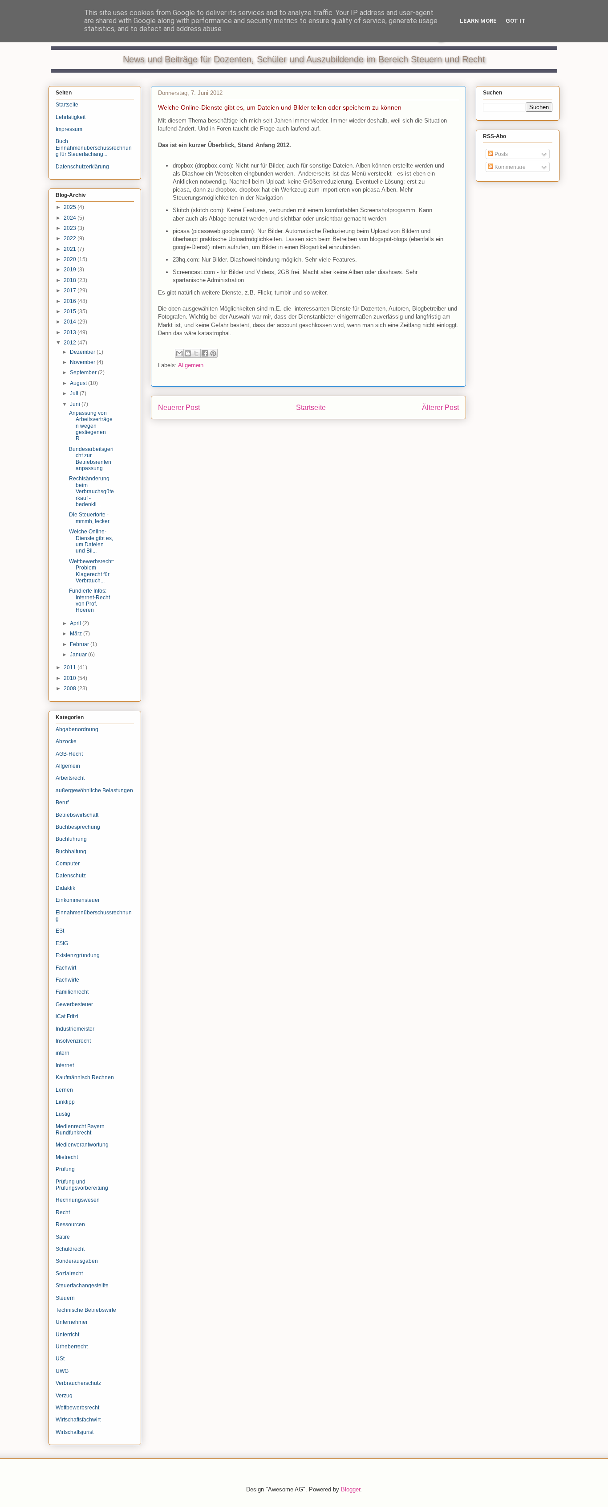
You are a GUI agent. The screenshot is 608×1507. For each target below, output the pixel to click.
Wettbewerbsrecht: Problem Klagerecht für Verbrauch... (91, 571)
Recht (63, 1212)
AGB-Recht (69, 754)
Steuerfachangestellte (82, 1285)
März (76, 634)
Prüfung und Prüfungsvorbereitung (82, 1185)
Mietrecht (67, 1157)
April (76, 623)
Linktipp (65, 1102)
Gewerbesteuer (74, 1004)
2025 (70, 207)
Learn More (478, 20)
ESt (60, 931)
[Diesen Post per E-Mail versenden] (179, 353)
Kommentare (509, 167)
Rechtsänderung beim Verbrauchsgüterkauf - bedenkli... (91, 491)
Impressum (69, 129)
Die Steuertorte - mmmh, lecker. (89, 518)
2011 (70, 667)
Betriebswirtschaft (77, 815)
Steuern (65, 1298)
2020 (70, 259)
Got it (516, 20)
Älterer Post (440, 407)
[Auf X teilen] (196, 353)
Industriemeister (75, 1029)
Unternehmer (72, 1322)
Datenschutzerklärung (82, 167)
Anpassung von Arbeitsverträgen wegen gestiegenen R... (91, 426)
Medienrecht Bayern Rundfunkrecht (80, 1129)
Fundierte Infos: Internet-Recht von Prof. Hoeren (89, 600)
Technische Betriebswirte (86, 1310)
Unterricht (67, 1334)
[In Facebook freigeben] (204, 353)
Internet (65, 1065)
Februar (80, 644)
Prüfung (65, 1169)
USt (60, 1358)
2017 (70, 290)
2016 (70, 301)
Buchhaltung (71, 851)
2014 (70, 322)
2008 (70, 688)
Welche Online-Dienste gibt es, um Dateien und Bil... (91, 541)
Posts (500, 154)
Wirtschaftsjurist (74, 1432)
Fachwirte (67, 980)
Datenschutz (71, 875)
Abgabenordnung (77, 729)
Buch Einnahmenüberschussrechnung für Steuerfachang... (94, 147)
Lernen (64, 1090)
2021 (70, 249)
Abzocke (66, 741)
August (79, 383)
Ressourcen (70, 1224)
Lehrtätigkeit (70, 117)
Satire (63, 1237)
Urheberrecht (72, 1346)
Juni (75, 404)
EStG (62, 943)
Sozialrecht (69, 1273)
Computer (68, 863)
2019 (70, 269)
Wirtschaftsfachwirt (78, 1420)
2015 (70, 311)
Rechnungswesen (78, 1200)
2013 (70, 332)
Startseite (311, 407)
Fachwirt (66, 968)
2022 (70, 238)
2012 (70, 343)
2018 (70, 280)
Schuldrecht (70, 1249)
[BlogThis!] (187, 353)
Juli (75, 393)
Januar (79, 654)
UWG (62, 1371)
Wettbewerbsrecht (77, 1408)
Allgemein (190, 365)
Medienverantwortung (82, 1145)
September (84, 372)
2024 (70, 218)
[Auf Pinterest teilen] (213, 353)
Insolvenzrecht (73, 1041)
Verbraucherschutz (78, 1383)
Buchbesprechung (78, 827)
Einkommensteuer (78, 900)
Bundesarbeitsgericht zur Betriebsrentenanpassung (91, 458)
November (83, 362)
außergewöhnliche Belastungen (94, 790)
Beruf (62, 802)
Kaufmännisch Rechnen (85, 1077)
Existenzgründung (78, 955)
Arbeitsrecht (70, 778)
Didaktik (65, 888)
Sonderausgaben (77, 1261)
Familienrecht (72, 992)
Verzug (64, 1395)
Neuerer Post (179, 407)
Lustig (63, 1114)
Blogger (350, 1489)
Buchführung (71, 839)
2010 (70, 678)
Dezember (83, 352)
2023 (70, 228)
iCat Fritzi (67, 1016)
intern (62, 1053)
